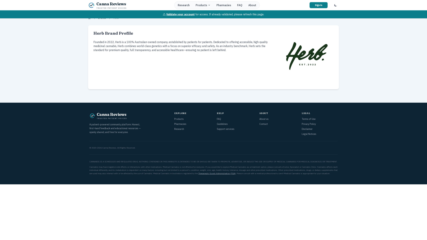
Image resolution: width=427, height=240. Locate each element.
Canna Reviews (109, 147)
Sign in (318, 5)
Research (184, 5)
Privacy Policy (309, 124)
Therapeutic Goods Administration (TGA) (217, 173)
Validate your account (180, 14)
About (252, 5)
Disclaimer (307, 129)
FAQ (239, 5)
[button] (335, 5)
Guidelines (222, 124)
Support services (225, 129)
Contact (263, 124)
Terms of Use (309, 119)
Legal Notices (309, 134)
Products (201, 5)
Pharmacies (224, 5)
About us (264, 119)
